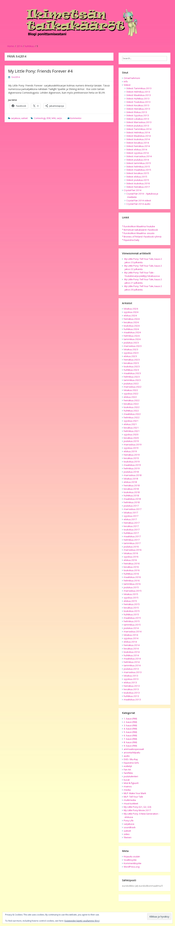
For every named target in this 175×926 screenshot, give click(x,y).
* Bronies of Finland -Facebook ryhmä (141, 236)
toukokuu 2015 (132, 611)
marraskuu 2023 (133, 346)
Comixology (40, 118)
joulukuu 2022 (131, 383)
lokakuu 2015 (131, 594)
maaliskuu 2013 (132, 699)
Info (126, 81)
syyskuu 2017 (131, 515)
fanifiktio (128, 772)
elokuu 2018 (130, 482)
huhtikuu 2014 (131, 655)
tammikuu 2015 (132, 624)
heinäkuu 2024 (132, 318)
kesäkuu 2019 (131, 458)
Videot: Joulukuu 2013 (137, 125)
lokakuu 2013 (131, 675)
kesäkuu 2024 (131, 322)
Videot (127, 84)
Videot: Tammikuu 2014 (138, 129)
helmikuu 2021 (132, 431)
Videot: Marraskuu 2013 (138, 122)
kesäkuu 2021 (131, 427)
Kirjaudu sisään (132, 856)
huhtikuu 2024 (131, 329)
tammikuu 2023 (132, 380)
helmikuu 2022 (132, 417)
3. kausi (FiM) (130, 725)
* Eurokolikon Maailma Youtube (138, 226)
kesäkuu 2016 (131, 566)
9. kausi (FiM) (130, 745)
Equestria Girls (131, 762)
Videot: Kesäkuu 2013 (137, 105)
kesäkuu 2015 (131, 607)
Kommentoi (75, 118)
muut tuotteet (131, 803)
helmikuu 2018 (132, 502)
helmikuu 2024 (132, 335)
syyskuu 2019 (131, 447)
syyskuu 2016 (131, 556)
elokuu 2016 (130, 560)
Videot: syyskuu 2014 (137, 152)
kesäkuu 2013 (131, 689)
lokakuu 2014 (131, 634)
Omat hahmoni (132, 78)
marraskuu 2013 (133, 672)
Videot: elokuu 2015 (136, 176)
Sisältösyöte (130, 859)
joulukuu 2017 (131, 505)
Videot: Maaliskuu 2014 (138, 135)
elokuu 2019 (130, 451)
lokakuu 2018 (131, 478)
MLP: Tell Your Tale (133, 796)
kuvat (127, 779)
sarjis (59, 118)
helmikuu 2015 (132, 621)
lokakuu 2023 (131, 349)
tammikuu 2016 (132, 583)
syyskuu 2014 (131, 638)
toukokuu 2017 (132, 529)
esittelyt (128, 766)
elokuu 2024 (130, 315)
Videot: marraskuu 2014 (139, 156)
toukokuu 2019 (132, 461)
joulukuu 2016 (131, 546)
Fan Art (127, 769)
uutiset (24, 118)
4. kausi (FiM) (130, 728)
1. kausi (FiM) (130, 718)
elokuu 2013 (130, 682)
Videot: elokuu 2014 (136, 149)
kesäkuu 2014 (131, 648)
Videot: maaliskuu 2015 (138, 169)
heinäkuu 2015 (132, 604)
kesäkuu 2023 (131, 363)
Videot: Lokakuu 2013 (137, 118)
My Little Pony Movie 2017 (137, 810)
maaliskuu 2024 (132, 332)
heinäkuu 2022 (132, 400)
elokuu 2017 (130, 519)
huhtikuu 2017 (131, 532)
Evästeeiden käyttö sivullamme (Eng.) (82, 920)
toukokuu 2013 (132, 692)
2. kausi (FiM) (130, 722)
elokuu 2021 (130, 424)
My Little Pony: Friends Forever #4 (40, 71)
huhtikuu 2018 (131, 495)
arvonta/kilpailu (132, 752)
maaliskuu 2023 (132, 373)
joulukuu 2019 (131, 441)
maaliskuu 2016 (132, 577)
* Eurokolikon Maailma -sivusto (138, 233)
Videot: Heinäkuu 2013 (138, 108)
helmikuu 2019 (132, 468)
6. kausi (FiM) (130, 735)
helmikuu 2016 (132, 580)
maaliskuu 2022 (132, 414)
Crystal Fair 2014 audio (138, 203)
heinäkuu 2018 (132, 485)
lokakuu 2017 (131, 512)
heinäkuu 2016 (132, 563)
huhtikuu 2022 (131, 410)
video (127, 834)
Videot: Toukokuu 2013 (138, 101)
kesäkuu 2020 (131, 437)
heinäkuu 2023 (132, 359)
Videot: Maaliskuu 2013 (138, 95)
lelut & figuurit (131, 783)
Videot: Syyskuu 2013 (137, 115)
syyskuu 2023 (131, 352)
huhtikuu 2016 (131, 573)
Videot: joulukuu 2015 (137, 180)
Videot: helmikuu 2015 (138, 166)
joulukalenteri (131, 776)
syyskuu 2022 (131, 393)
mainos (128, 786)
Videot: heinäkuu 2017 (138, 186)
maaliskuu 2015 (132, 617)
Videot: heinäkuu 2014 (138, 146)
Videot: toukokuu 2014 (138, 139)
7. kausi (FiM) (130, 738)
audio (127, 755)
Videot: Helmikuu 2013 (138, 91)
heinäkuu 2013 (132, 685)
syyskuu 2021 (131, 420)
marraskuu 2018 (133, 475)
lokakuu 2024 (131, 308)
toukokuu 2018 (132, 492)
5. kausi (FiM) (130, 732)
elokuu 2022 (130, 396)
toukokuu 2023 (132, 366)
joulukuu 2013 (131, 668)
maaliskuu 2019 (132, 464)
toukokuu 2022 (132, 407)
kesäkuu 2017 (131, 526)
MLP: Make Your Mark (135, 793)
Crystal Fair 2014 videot (138, 200)
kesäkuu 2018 (131, 488)
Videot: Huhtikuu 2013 (137, 98)
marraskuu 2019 (133, 444)
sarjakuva (15, 118)
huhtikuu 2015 (131, 614)
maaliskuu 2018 (132, 498)
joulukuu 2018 (131, 471)
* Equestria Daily (130, 240)
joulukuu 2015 (131, 587)
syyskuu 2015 (131, 597)
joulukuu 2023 (131, 342)
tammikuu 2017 (132, 543)
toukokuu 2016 (132, 570)
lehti (54, 118)
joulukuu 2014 (131, 628)
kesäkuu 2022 (131, 403)
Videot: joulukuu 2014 (137, 159)
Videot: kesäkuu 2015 (137, 173)
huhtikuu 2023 (131, 369)
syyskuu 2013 (131, 679)
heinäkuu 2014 (132, 645)
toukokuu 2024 (132, 325)
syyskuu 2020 (131, 434)
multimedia (130, 800)
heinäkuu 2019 (132, 454)
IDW (49, 118)
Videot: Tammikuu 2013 (138, 88)
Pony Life (128, 820)
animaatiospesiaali (134, 749)
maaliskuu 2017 (132, 536)
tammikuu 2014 (132, 665)
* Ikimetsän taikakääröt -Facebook (140, 229)
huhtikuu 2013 (131, 696)
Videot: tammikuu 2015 (138, 163)
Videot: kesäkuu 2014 (137, 142)
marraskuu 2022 (133, 386)
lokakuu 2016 (131, 553)
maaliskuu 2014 (132, 658)
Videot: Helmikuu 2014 (138, 132)
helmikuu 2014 (132, 662)
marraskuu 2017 (133, 509)
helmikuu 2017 (132, 539)
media (127, 789)
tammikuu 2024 (132, 339)
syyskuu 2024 (131, 312)
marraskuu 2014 (133, 631)
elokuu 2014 (130, 641)
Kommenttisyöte (132, 863)
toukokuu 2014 (132, 651)
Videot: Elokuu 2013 (136, 112)
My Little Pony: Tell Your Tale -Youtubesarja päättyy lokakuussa (142, 274)
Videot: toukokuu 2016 (138, 183)
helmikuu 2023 (132, 376)
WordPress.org (131, 866)
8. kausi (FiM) (130, 742)
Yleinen (127, 837)
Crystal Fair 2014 (132, 190)
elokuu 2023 (130, 356)
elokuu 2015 (130, 601)
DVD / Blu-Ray (131, 759)
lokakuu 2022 (131, 390)
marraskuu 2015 (133, 590)
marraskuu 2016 (133, 549)
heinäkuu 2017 (132, 522)
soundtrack (130, 827)
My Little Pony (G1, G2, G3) (137, 806)
